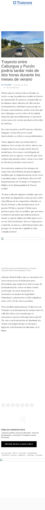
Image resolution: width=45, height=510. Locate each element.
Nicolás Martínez (13, 88)
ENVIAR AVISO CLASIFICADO (19, 444)
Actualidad (6, 85)
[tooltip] (3, 405)
